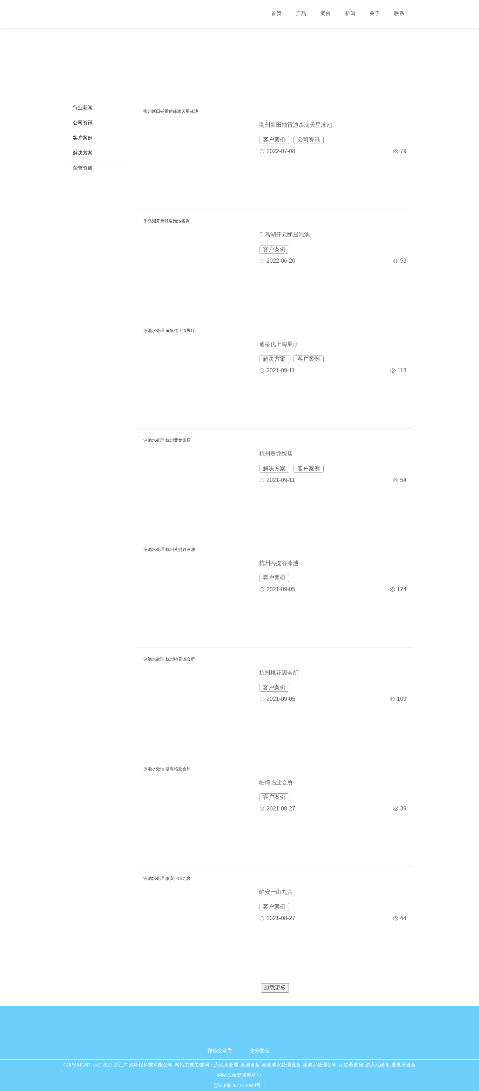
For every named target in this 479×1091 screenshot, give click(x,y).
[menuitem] (98, 107)
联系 (399, 13)
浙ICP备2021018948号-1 (239, 1085)
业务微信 (259, 1050)
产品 (301, 13)
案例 (326, 13)
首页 (276, 13)
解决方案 (83, 153)
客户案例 (83, 137)
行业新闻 (83, 107)
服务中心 (239, 55)
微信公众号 (220, 1050)
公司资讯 (83, 122)
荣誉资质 (83, 168)
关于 (375, 13)
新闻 (350, 13)
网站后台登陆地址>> (239, 1075)
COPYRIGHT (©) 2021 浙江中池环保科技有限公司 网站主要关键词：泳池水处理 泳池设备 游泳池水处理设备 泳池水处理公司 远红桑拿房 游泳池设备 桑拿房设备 (239, 1065)
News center (239, 65)
